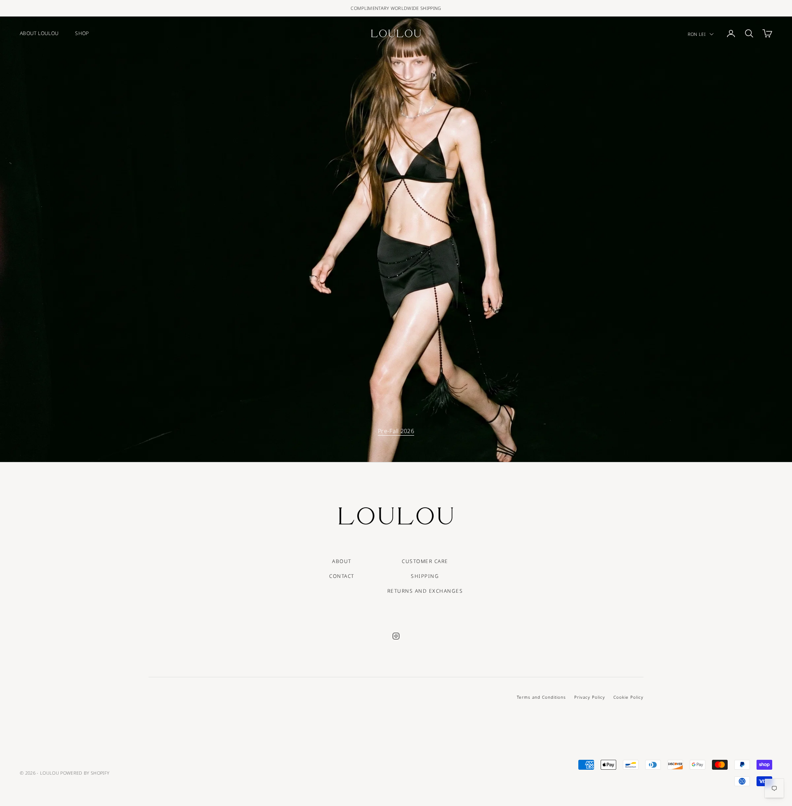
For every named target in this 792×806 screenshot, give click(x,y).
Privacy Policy (589, 697)
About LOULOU (39, 33)
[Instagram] (396, 636)
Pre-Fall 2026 (396, 431)
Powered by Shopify (84, 773)
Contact (341, 576)
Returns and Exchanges (425, 590)
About (341, 561)
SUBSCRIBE (700, 770)
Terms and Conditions (541, 697)
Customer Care (425, 561)
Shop (82, 33)
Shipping (425, 576)
